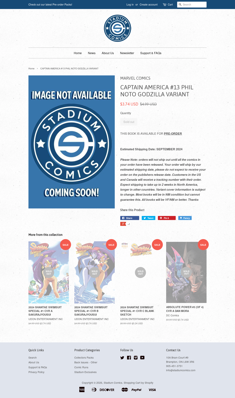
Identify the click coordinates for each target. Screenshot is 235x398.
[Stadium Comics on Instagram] (136, 358)
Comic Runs (81, 367)
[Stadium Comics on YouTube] (142, 358)
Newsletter (127, 53)
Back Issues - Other (85, 362)
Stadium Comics (113, 382)
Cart (170, 4)
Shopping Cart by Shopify (138, 382)
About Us (108, 53)
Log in (130, 4)
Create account (149, 4)
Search (32, 357)
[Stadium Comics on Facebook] (129, 358)
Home (78, 53)
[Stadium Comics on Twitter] (122, 358)
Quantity (125, 113)
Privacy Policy (36, 372)
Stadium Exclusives (85, 372)
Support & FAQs (150, 53)
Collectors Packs (84, 357)
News (91, 53)
